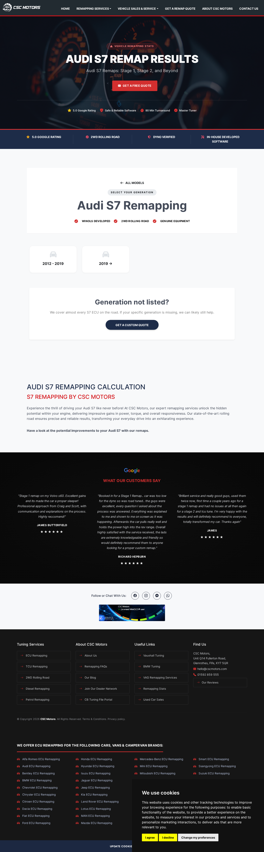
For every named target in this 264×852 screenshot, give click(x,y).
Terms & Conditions (94, 719)
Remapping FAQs (95, 666)
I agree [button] (150, 837)
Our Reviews (209, 682)
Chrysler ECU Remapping (38, 794)
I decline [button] (168, 837)
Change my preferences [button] (198, 837)
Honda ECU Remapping (96, 759)
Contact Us (248, 8)
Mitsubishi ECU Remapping (157, 773)
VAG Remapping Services (160, 677)
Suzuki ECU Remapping (214, 773)
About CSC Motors (217, 8)
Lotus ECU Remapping (95, 808)
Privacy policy (116, 719)
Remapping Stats (154, 688)
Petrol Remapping (37, 699)
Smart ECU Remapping (213, 759)
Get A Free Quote (137, 85)
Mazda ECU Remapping (96, 823)
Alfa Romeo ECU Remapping (40, 759)
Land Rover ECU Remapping (99, 801)
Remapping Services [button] (93, 8)
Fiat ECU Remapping (35, 815)
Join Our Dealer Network (100, 688)
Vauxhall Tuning (153, 655)
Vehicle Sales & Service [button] (137, 8)
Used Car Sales (153, 699)
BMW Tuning (151, 666)
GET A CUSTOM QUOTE (132, 325)
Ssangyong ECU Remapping (217, 766)
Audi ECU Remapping (35, 766)
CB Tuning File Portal (98, 699)
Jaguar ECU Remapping (96, 780)
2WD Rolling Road (37, 677)
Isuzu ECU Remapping (95, 773)
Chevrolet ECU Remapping (39, 787)
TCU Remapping (36, 666)
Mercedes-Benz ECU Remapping (161, 759)
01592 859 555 (208, 674)
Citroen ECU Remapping (37, 801)
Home (65, 8)
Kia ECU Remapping (93, 794)
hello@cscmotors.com (212, 669)
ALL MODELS (134, 183)
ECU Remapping (36, 655)
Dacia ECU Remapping (36, 808)
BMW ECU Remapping (36, 780)
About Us (90, 655)
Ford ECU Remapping (35, 823)
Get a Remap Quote (180, 8)
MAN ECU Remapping (95, 815)
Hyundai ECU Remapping (97, 766)
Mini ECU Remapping (153, 766)
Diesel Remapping (37, 688)
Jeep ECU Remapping (95, 787)
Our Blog (90, 677)
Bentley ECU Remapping (38, 773)
